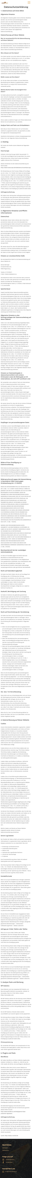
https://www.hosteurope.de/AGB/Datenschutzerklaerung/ (16, 167)
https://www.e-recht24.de (11, 1135)
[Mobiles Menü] (29, 2)
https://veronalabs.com (7, 995)
